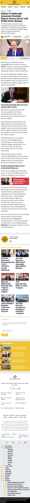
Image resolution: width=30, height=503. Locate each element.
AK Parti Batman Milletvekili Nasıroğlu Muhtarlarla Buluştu (21, 263)
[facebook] (7, 442)
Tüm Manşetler (21, 403)
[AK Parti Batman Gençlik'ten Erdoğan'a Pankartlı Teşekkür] (22, 298)
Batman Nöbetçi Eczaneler (6, 393)
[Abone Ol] (24, 58)
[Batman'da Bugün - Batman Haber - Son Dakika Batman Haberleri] (14, 2)
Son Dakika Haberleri (7, 408)
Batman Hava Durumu (20, 393)
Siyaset (16, 7)
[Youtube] (19, 388)
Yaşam (15, 417)
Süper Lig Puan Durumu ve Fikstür (18, 490)
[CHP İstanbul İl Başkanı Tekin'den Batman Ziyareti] (7, 298)
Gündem (3, 7)
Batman (10, 7)
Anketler (8, 475)
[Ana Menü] (1, 2)
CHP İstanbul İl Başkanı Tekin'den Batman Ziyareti (7, 307)
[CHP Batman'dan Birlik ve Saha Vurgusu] (22, 277)
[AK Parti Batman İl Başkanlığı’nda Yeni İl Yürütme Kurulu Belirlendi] (7, 253)
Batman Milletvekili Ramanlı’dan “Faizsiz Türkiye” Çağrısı (6, 287)
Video (7, 468)
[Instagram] (16, 388)
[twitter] (13, 442)
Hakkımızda (6, 434)
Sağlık (10, 417)
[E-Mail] (10, 241)
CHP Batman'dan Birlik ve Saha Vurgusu (21, 285)
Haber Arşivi (20, 408)
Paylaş (4, 58)
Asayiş (20, 417)
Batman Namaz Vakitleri (6, 398)
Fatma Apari (13, 238)
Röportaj (8, 471)
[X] (13, 388)
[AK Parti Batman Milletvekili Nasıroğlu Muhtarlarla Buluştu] (22, 253)
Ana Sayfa (8, 446)
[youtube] (25, 442)
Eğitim (6, 417)
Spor (25, 417)
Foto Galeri (8, 466)
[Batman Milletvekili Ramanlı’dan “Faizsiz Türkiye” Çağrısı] (7, 277)
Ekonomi (22, 7)
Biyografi (8, 473)
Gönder (4, 335)
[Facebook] (11, 388)
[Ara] (27, 3)
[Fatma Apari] (4, 239)
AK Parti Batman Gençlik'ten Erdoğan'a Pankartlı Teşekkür (20, 308)
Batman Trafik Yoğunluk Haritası (20, 398)
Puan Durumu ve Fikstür (6, 403)
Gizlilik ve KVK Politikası (8, 437)
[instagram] (19, 442)
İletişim (14, 434)
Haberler (3, 11)
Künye (3, 435)
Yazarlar (8, 470)
